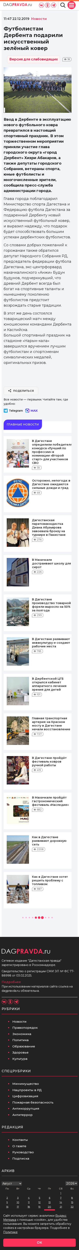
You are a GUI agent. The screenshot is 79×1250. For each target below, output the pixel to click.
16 (7, 1206)
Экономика (21, 1034)
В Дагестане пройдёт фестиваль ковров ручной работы (49, 761)
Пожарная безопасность (32, 1102)
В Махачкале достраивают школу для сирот (51, 563)
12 (39, 1202)
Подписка (20, 1158)
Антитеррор (22, 1115)
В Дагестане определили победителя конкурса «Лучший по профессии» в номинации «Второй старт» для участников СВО (52, 452)
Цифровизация (25, 1096)
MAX (34, 410)
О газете (19, 1146)
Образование (23, 1046)
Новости (19, 1021)
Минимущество (25, 1084)
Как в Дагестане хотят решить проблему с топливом (50, 880)
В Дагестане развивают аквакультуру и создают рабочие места (51, 642)
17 (18, 1206)
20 (49, 1206)
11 (29, 1202)
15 (72, 1202)
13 (49, 1202)
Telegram (16, 410)
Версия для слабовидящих (33, 59)
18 (29, 1206)
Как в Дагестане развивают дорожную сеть (49, 840)
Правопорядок (25, 1028)
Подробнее (11, 982)
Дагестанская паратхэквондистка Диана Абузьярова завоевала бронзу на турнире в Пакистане (49, 527)
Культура (19, 1059)
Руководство (23, 1152)
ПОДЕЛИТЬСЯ (23, 390)
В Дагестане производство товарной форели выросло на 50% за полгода (51, 605)
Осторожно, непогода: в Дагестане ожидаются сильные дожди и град (51, 484)
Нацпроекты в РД (27, 1090)
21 (61, 1206)
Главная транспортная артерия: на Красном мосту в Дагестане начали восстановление (51, 723)
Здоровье (20, 1052)
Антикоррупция (25, 1108)
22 (72, 1206)
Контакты (20, 1140)
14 (61, 1202)
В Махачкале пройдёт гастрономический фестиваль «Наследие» (50, 801)
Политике (10, 1232)
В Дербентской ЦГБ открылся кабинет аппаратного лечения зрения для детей (49, 684)
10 (18, 1202)
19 (39, 1206)
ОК (39, 1243)
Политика (20, 1040)
